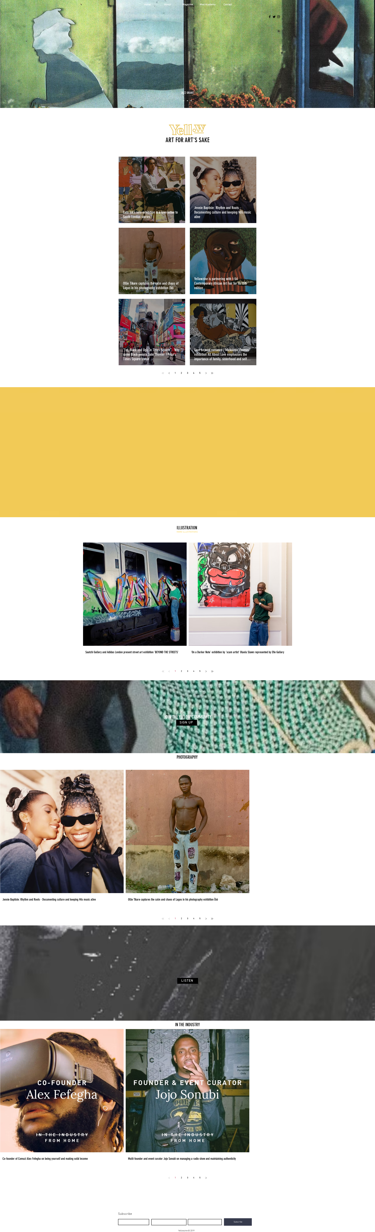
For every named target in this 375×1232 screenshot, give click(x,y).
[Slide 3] (191, 100)
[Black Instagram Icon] (278, 17)
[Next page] (206, 373)
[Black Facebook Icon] (270, 17)
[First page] (163, 373)
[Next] (358, 53)
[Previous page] (169, 373)
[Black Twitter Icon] (274, 17)
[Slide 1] (183, 100)
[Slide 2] (187, 100)
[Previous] (16, 53)
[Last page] (212, 373)
